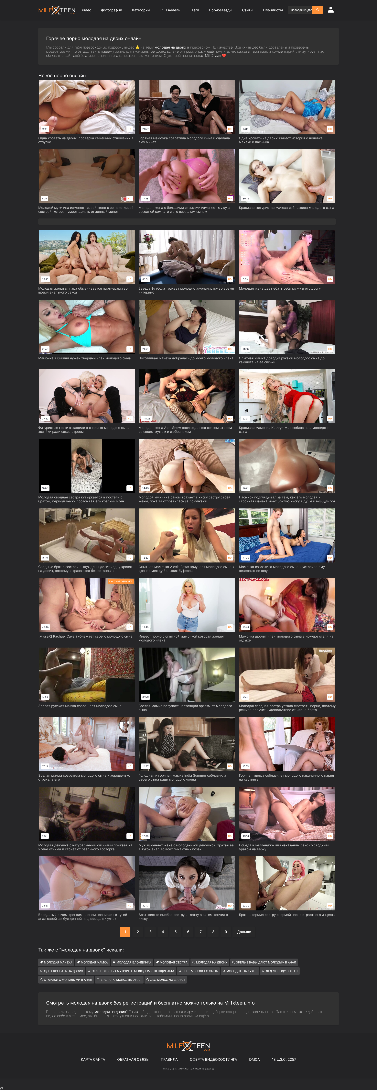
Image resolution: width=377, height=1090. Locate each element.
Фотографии (111, 10)
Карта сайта (93, 1059)
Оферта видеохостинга (213, 1059)
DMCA (254, 1059)
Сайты (247, 10)
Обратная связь (133, 1059)
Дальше (244, 932)
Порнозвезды (220, 10)
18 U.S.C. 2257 (284, 1059)
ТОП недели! (170, 10)
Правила (169, 1059)
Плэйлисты (273, 10)
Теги (195, 10)
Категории (141, 10)
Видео (86, 10)
